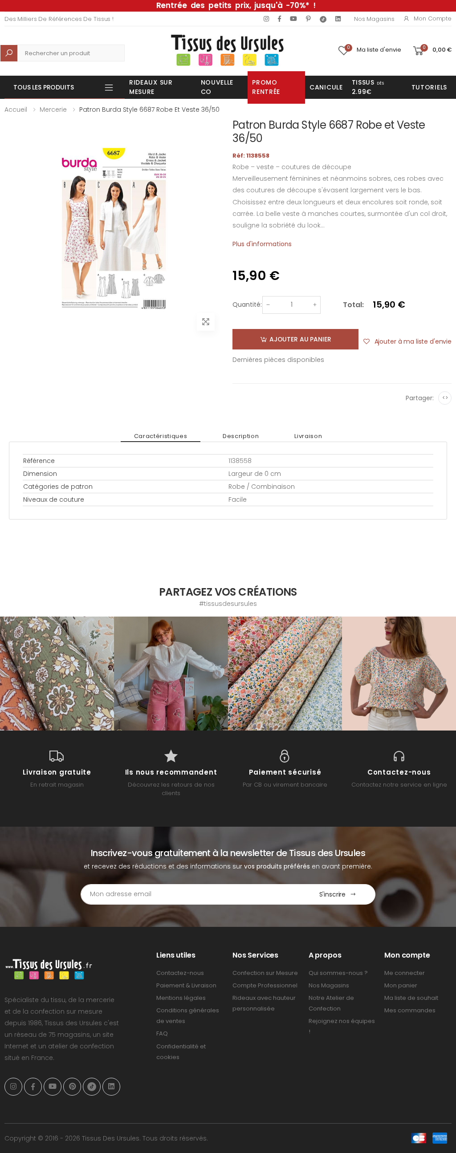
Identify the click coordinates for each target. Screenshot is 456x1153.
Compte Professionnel (264, 985)
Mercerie (53, 109)
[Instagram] (266, 19)
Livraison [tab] (308, 436)
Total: (353, 305)
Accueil (15, 109)
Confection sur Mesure (265, 973)
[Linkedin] (338, 19)
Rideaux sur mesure (151, 87)
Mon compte (433, 18)
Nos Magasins (374, 19)
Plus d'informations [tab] (262, 244)
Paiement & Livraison (186, 985)
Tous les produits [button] (43, 87)
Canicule (326, 87)
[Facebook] (279, 19)
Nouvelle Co (217, 87)
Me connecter (404, 973)
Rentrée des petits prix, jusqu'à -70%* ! (236, 5)
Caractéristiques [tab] (160, 436)
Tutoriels (429, 87)
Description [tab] (241, 436)
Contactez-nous (180, 973)
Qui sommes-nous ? (338, 973)
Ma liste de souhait (411, 998)
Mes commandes (410, 1010)
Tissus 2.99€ (368, 87)
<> (445, 398)
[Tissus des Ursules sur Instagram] (57, 674)
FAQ (162, 1033)
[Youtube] (293, 19)
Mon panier (400, 985)
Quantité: (247, 304)
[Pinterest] (308, 19)
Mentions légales (181, 998)
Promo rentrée (266, 87)
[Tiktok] (323, 19)
